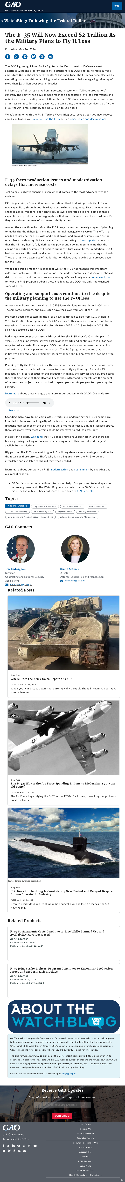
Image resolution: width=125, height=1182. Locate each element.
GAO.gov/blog (86, 491)
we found (37, 437)
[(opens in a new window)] (3, 1146)
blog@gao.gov (69, 1074)
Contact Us (85, 1129)
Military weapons (97, 506)
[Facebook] (9, 56)
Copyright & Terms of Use (85, 1143)
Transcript (14, 410)
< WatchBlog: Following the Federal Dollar (43, 20)
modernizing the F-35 (46, 119)
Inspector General (85, 1133)
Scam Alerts (85, 1166)
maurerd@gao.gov (74, 581)
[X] (17, 56)
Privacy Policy (85, 1147)
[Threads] (43, 56)
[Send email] (52, 56)
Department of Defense (45, 506)
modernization (59, 469)
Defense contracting (17, 512)
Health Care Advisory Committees (85, 1175)
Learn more (12, 393)
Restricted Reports (85, 1138)
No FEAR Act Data (85, 1170)
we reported (89, 240)
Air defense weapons (72, 506)
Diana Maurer (69, 569)
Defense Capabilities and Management (78, 517)
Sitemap (85, 1156)
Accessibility (85, 1152)
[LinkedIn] (26, 56)
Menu (117, 6)
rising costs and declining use (88, 119)
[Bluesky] (35, 56)
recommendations (102, 277)
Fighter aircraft (65, 512)
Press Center (85, 1124)
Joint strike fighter (42, 512)
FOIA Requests (85, 1161)
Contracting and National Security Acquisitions (30, 517)
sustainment (82, 469)
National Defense (17, 506)
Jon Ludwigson (15, 569)
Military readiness (87, 512)
